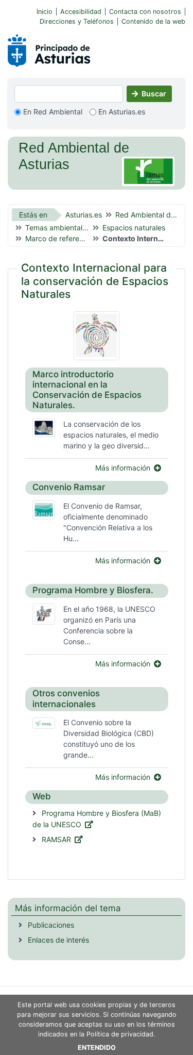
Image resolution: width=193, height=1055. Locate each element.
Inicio (44, 11)
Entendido (97, 1047)
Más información (122, 467)
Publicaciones (51, 924)
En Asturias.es (120, 111)
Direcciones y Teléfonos (77, 21)
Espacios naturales (133, 227)
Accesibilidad (80, 11)
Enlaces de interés (57, 939)
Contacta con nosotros (145, 11)
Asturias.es (83, 214)
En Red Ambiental (51, 111)
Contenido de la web (153, 21)
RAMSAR (56, 839)
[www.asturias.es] (49, 48)
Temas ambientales (57, 227)
